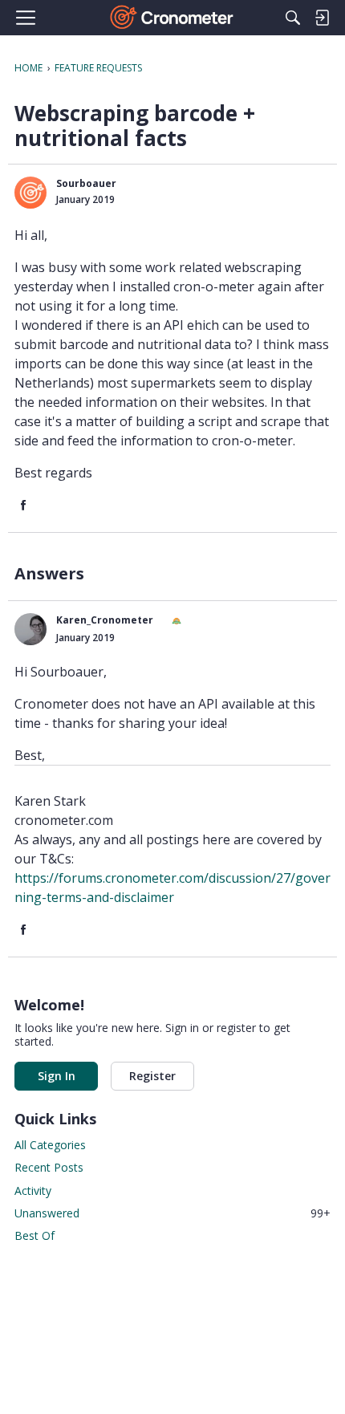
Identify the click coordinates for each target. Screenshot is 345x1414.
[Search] (292, 17)
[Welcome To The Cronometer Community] (173, 17)
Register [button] (152, 1075)
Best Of (34, 1235)
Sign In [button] (56, 1075)
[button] (30, 193)
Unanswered (172, 1213)
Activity (32, 1190)
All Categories (50, 1144)
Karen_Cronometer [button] (104, 620)
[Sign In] (321, 17)
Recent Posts (48, 1167)
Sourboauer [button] (86, 183)
